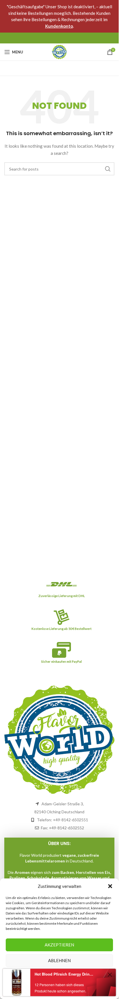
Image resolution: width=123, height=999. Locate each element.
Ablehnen (59, 960)
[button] (110, 886)
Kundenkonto (59, 26)
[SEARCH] (107, 168)
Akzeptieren (59, 944)
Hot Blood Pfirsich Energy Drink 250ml (64, 974)
